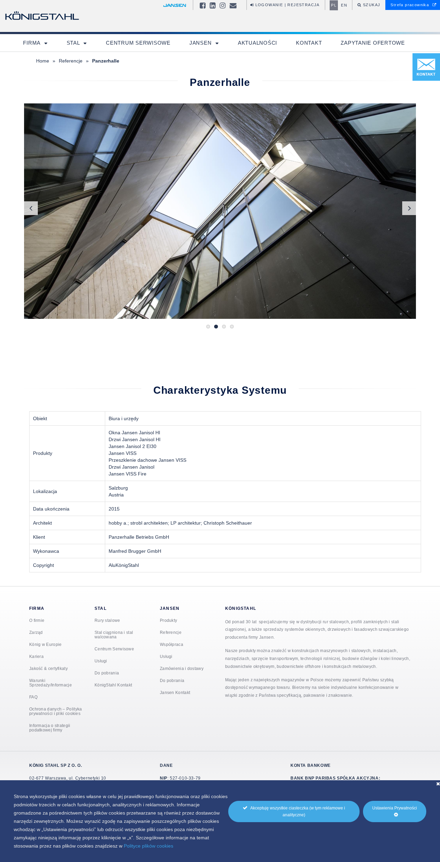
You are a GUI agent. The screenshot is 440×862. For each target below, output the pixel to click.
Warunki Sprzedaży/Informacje (50, 682)
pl (334, 5)
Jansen (201, 43)
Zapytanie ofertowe (373, 43)
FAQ (33, 696)
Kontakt (309, 43)
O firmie (36, 620)
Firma (32, 43)
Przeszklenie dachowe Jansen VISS (147, 460)
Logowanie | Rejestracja (287, 4)
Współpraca (171, 644)
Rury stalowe (107, 620)
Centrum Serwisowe (138, 43)
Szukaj (371, 4)
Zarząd (36, 632)
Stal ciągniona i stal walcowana (114, 634)
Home (42, 61)
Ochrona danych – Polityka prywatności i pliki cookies (55, 711)
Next (409, 208)
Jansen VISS (122, 453)
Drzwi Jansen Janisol (131, 467)
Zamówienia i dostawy (182, 668)
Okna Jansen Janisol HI (134, 432)
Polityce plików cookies (148, 846)
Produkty (168, 620)
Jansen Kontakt (175, 692)
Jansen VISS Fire (127, 474)
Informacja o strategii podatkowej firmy (49, 727)
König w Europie (45, 644)
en (344, 5)
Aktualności (257, 43)
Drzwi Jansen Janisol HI (135, 439)
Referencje (70, 61)
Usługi (101, 660)
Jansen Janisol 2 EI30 (132, 446)
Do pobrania (107, 672)
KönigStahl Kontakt (113, 684)
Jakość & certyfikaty (48, 668)
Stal (74, 43)
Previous (31, 208)
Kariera (36, 656)
